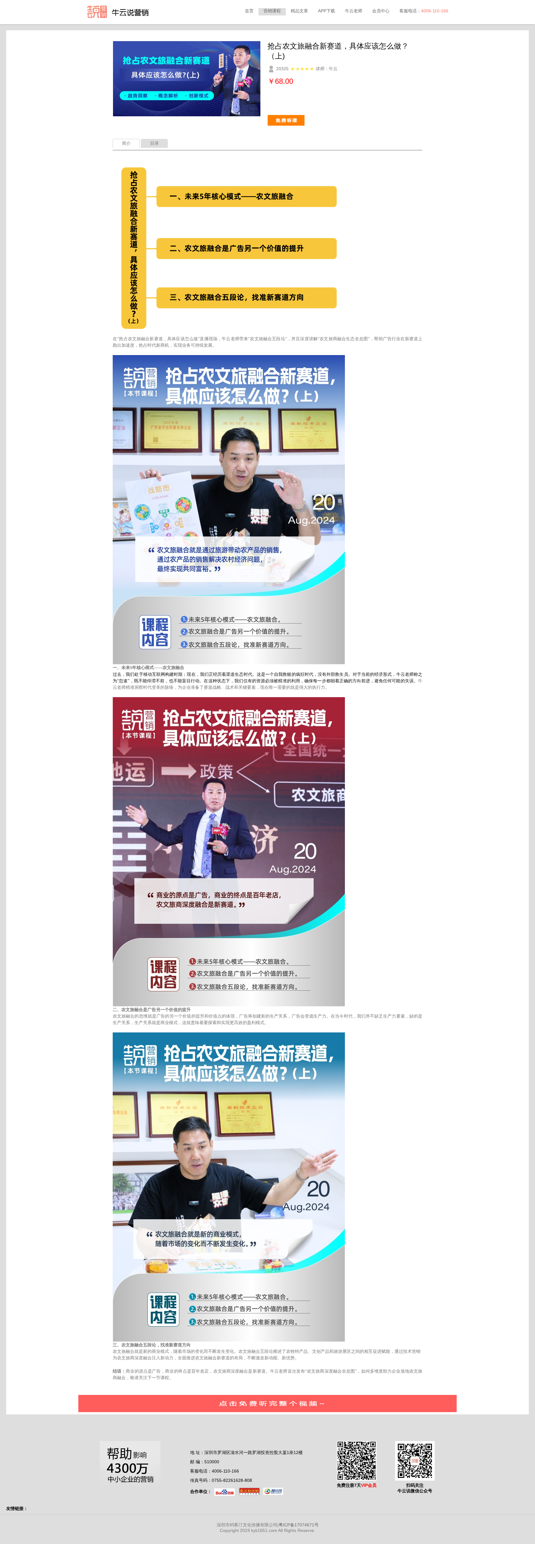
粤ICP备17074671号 (299, 1524)
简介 (126, 143)
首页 (249, 10)
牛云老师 (353, 10)
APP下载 (326, 10)
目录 (154, 143)
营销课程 (272, 10)
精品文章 (299, 10)
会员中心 (380, 10)
